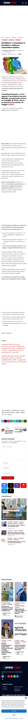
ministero (18, 412)
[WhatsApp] (14, 676)
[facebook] (2, 676)
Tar (5, 414)
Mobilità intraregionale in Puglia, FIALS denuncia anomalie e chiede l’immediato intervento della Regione (17, 533)
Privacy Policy (16, 718)
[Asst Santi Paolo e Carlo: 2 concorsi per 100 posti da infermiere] (3, 540)
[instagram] (8, 676)
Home (2, 37)
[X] (5, 676)
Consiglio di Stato (15, 410)
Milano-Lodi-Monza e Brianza (8, 412)
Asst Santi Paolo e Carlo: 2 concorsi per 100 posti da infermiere (16, 542)
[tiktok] (20, 676)
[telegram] (17, 676)
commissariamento (6, 410)
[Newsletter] (2, 679)
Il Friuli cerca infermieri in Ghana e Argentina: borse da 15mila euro (12, 515)
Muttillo (22, 412)
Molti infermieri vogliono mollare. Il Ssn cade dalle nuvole (16, 526)
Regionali (8, 37)
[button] (26, 697)
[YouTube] (11, 676)
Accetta (14, 711)
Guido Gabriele (20, 616)
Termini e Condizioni (9, 718)
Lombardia (14, 37)
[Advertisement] (14, 22)
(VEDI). (11, 104)
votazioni (9, 414)
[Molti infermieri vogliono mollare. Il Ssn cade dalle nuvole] (3, 523)
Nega (14, 715)
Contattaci (21, 718)
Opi (2, 414)
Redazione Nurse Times (9, 50)
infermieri (23, 410)
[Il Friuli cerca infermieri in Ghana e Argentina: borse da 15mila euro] (14, 509)
